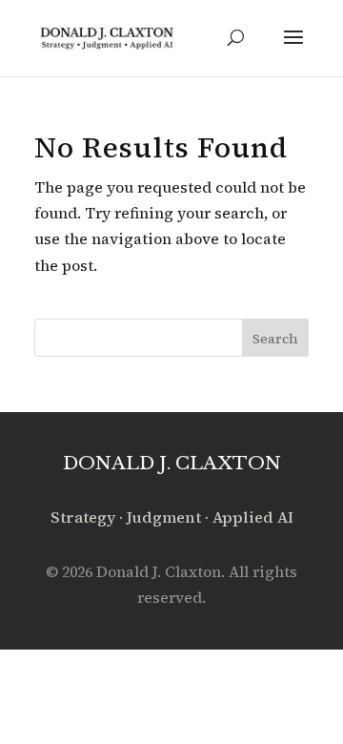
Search (275, 338)
